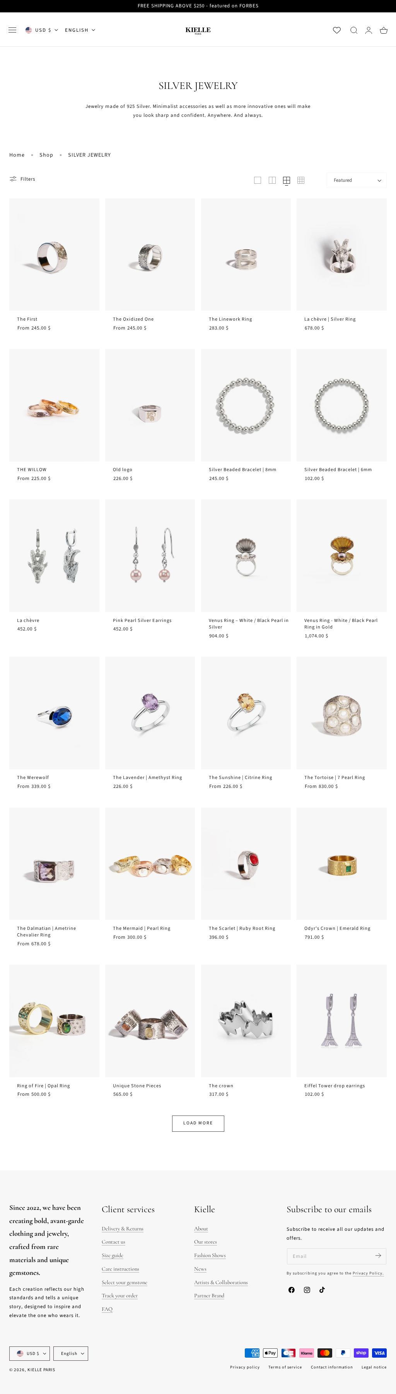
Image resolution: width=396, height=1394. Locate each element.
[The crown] (246, 1021)
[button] (12, 30)
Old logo (123, 469)
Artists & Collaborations (221, 1282)
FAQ (107, 1309)
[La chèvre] (54, 555)
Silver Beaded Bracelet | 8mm (243, 469)
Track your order (120, 1295)
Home (17, 155)
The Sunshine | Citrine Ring (240, 777)
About (201, 1228)
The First (27, 319)
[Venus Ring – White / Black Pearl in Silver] (246, 555)
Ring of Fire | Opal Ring (43, 1086)
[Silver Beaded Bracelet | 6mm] (342, 405)
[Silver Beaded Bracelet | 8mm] (246, 405)
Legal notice (374, 1367)
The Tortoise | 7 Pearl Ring (334, 777)
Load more (198, 1123)
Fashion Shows (210, 1255)
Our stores (205, 1242)
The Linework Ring (230, 319)
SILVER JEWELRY (89, 155)
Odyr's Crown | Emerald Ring (337, 928)
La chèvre (28, 620)
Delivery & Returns (122, 1228)
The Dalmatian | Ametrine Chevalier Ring (46, 931)
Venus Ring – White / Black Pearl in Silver (249, 623)
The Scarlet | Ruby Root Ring (242, 928)
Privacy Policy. (368, 1273)
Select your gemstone (124, 1282)
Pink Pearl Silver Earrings (142, 620)
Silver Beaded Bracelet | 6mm (338, 469)
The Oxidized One (133, 319)
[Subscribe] (378, 1256)
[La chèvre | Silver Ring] (342, 254)
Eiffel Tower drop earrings (334, 1086)
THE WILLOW (32, 469)
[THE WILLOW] (54, 405)
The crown (221, 1086)
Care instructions (120, 1269)
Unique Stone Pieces (137, 1086)
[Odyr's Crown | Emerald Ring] (342, 864)
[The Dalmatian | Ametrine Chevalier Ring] (54, 864)
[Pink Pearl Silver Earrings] (150, 555)
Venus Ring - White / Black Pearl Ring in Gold (341, 623)
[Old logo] (150, 405)
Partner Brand (209, 1295)
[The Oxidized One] (150, 254)
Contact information (332, 1367)
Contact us (113, 1242)
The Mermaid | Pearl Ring (142, 928)
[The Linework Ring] (246, 254)
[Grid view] (257, 180)
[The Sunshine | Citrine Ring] (246, 713)
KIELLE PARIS (41, 1370)
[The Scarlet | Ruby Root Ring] (246, 864)
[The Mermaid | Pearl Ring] (150, 864)
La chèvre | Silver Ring (330, 319)
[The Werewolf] (54, 713)
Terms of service (285, 1367)
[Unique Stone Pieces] (150, 1021)
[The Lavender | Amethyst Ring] (150, 713)
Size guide (112, 1255)
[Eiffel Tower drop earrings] (342, 1021)
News (200, 1269)
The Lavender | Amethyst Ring (147, 777)
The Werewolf (33, 777)
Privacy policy (245, 1367)
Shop (46, 155)
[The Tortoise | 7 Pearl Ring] (342, 713)
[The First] (54, 254)
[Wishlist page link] (337, 30)
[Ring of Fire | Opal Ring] (54, 1021)
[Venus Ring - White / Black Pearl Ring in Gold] (342, 555)
